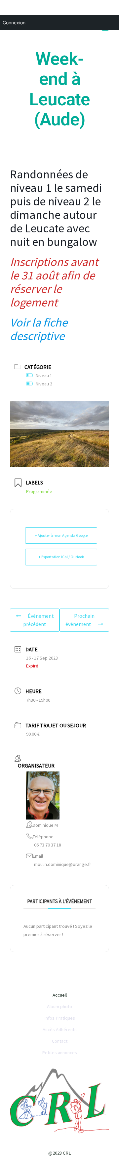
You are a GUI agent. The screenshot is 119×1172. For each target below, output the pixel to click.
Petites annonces (59, 1052)
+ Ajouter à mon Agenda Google (61, 535)
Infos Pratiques (59, 1018)
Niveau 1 (44, 375)
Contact (59, 1041)
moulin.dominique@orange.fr (62, 864)
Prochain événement (80, 619)
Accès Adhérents (60, 1029)
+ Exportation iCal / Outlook (61, 556)
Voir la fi (30, 322)
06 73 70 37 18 (47, 845)
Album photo (59, 1006)
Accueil (60, 995)
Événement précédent (38, 619)
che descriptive (38, 329)
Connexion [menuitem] (14, 22)
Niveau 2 (44, 384)
